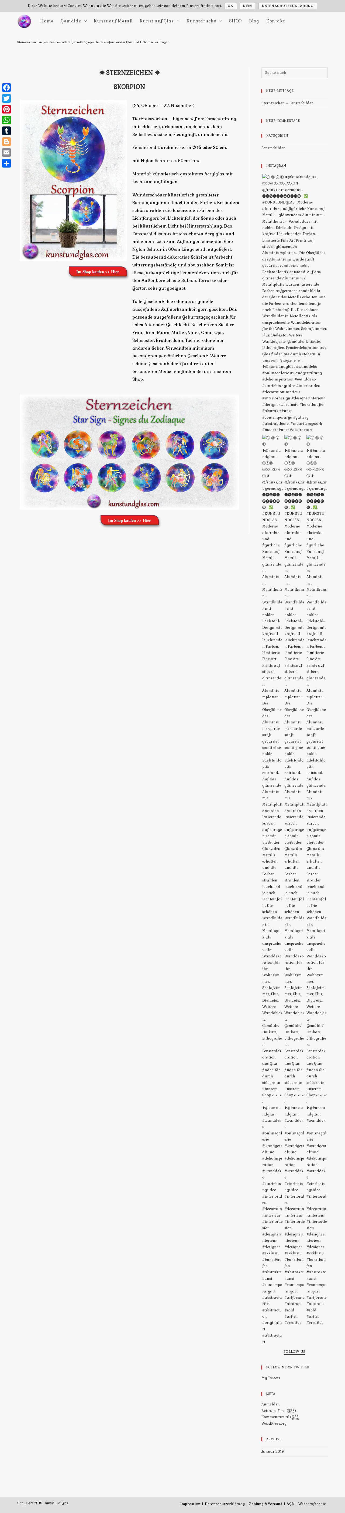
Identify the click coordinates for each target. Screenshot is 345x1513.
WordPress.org (274, 1423)
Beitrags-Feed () (278, 1410)
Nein (247, 6)
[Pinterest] (6, 109)
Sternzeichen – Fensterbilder (287, 103)
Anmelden (270, 1404)
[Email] (6, 152)
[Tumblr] (6, 130)
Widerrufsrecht (312, 1504)
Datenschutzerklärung (225, 1504)
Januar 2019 (272, 1451)
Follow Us (294, 1352)
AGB (290, 1504)
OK (230, 6)
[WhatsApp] (6, 120)
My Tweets (270, 1378)
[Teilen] (6, 163)
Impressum (190, 1504)
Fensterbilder (273, 148)
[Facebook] (6, 87)
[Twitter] (6, 98)
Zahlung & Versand (265, 1504)
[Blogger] (6, 141)
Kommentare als (280, 1417)
